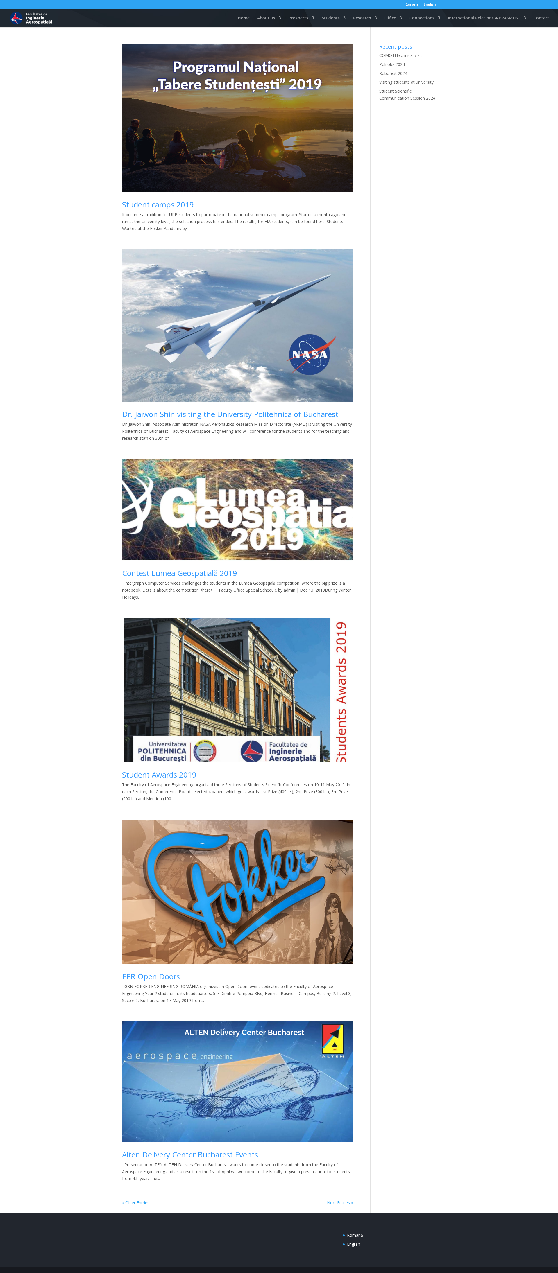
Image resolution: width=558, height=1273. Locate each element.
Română (412, 5)
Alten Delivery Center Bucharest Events (190, 1154)
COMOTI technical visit (400, 55)
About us (266, 18)
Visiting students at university (406, 82)
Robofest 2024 (393, 73)
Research (362, 18)
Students (331, 18)
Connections (421, 18)
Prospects (298, 18)
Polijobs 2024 (392, 64)
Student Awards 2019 (159, 774)
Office (390, 18)
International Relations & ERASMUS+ (484, 18)
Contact (541, 18)
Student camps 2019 (158, 204)
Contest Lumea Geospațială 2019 (179, 573)
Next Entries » (340, 1202)
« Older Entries (135, 1202)
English (430, 5)
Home (243, 18)
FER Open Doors (151, 976)
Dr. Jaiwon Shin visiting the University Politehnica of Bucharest (230, 414)
